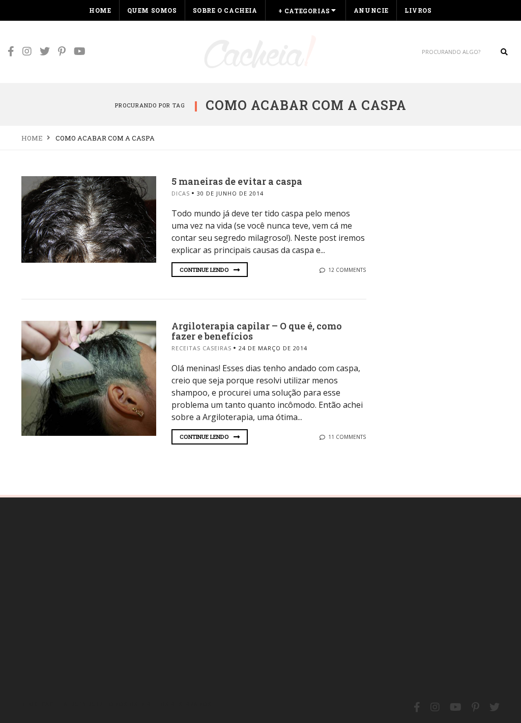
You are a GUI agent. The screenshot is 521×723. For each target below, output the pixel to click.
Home (100, 10)
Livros (418, 10)
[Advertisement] (97, 594)
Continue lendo (205, 269)
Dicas (180, 193)
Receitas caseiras (201, 348)
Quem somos (152, 10)
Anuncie (371, 10)
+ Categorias (304, 11)
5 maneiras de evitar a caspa (236, 181)
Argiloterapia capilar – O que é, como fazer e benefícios (256, 331)
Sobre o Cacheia (225, 10)
